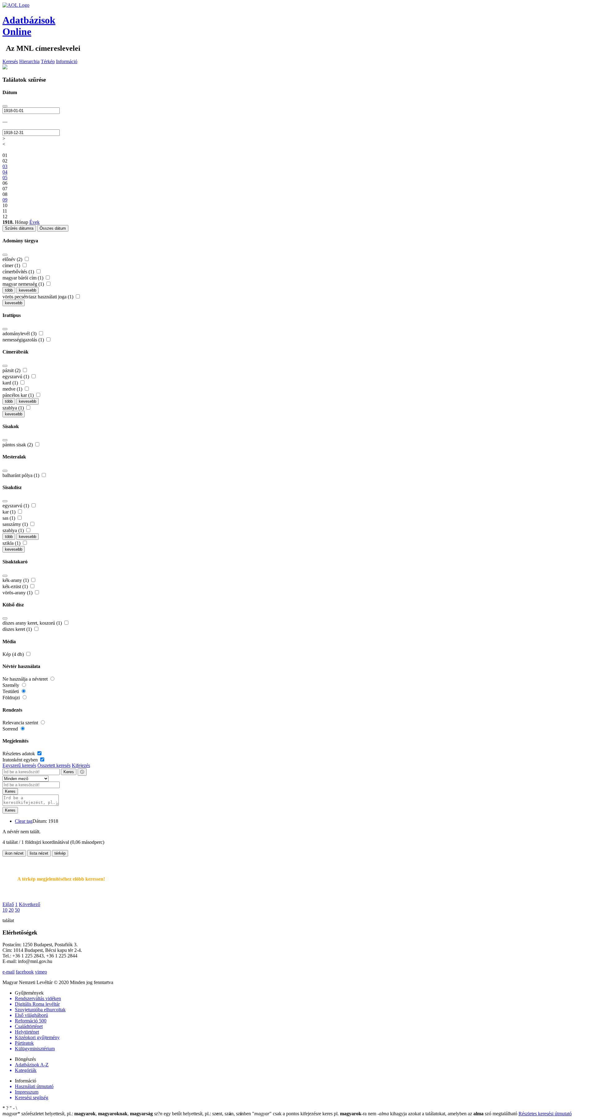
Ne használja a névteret (25, 679)
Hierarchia (29, 61)
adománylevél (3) (20, 333)
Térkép (48, 61)
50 (17, 910)
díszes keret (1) (17, 629)
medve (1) (13, 389)
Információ (66, 61)
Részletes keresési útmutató (545, 1113)
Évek (34, 222)
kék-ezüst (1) (15, 586)
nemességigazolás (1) (23, 339)
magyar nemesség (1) (23, 284)
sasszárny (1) (15, 524)
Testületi (11, 691)
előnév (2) (13, 259)
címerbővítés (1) (18, 271)
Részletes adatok (19, 753)
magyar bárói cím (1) (23, 277)
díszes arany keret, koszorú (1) (32, 623)
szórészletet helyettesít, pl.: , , (77, 1113)
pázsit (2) (12, 370)
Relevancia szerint (20, 722)
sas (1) (9, 518)
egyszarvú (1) (16, 376)
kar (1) (9, 511)
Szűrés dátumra (19, 228)
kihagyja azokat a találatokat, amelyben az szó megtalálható (448, 1113)
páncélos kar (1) (18, 395)
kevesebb (27, 290)
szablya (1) (13, 407)
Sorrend (10, 728)
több (9, 290)
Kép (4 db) (13, 654)
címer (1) (11, 265)
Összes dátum (53, 228)
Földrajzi (11, 697)
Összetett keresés (54, 765)
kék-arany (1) (16, 580)
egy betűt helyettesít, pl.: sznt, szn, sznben (203, 1113)
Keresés (10, 61)
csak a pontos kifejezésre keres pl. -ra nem (314, 1113)
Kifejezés (81, 765)
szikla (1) (12, 543)
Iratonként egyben (20, 759)
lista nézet (39, 853)
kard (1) (10, 382)
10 (4, 910)
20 (11, 910)
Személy (11, 685)
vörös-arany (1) (18, 592)
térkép (60, 853)
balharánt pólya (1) (21, 475)
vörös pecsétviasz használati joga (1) (38, 296)
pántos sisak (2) (18, 444)
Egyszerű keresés (19, 765)
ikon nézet (14, 853)
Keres (68, 772)
